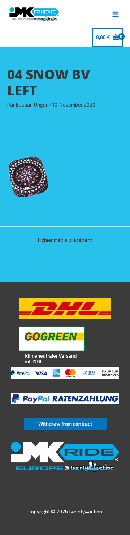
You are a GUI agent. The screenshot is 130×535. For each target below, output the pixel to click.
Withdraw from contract (65, 423)
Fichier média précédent (65, 240)
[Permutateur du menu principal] (116, 14)
